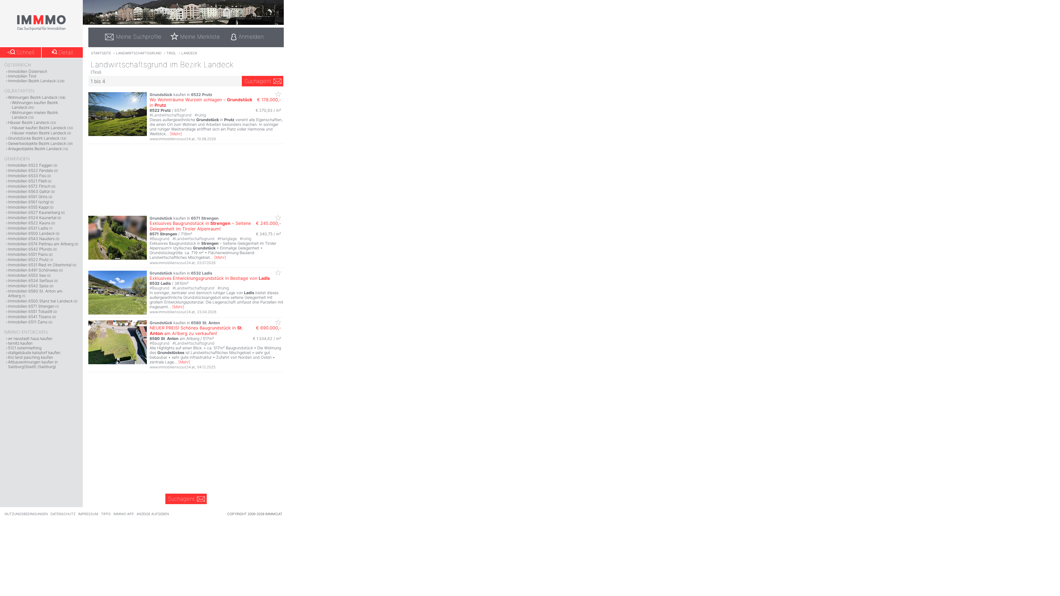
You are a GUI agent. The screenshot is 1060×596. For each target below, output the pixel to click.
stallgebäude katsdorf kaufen (34, 352)
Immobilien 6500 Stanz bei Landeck (40, 301)
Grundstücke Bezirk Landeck (33, 138)
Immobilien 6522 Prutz (28, 259)
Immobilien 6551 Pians (28, 254)
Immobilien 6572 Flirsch (29, 186)
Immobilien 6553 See (27, 275)
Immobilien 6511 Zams (27, 322)
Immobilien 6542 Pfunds (30, 249)
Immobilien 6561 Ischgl (28, 201)
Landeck (189, 53)
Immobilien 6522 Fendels (30, 170)
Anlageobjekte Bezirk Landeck (35, 148)
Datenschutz (63, 514)
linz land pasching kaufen (30, 357)
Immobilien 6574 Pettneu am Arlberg (40, 243)
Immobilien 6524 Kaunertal (32, 217)
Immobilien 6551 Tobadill (30, 311)
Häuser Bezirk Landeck (28, 122)
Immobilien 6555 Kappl (28, 207)
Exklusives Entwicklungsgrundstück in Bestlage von (210, 278)
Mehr (176, 133)
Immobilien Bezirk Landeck (32, 80)
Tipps (106, 514)
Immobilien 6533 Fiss (27, 175)
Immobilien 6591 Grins (27, 196)
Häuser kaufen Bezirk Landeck (39, 127)
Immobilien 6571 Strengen (31, 306)
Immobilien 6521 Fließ (27, 181)
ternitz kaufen (20, 343)
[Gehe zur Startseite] (41, 29)
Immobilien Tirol (22, 76)
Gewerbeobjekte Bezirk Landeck (37, 143)
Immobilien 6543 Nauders (31, 238)
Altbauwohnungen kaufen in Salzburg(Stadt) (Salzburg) (33, 364)
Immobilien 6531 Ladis (28, 228)
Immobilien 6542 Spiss (28, 285)
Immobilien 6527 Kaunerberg (34, 212)
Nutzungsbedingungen (26, 514)
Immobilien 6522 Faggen (30, 165)
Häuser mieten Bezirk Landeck (39, 133)
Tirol (171, 53)
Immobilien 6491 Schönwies (33, 270)
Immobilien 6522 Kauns (29, 222)
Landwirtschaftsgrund (138, 53)
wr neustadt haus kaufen (30, 338)
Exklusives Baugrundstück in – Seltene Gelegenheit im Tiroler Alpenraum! (200, 226)
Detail (66, 52)
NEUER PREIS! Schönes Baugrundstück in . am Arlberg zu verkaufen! (196, 330)
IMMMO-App (123, 514)
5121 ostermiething (24, 347)
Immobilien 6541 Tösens (29, 316)
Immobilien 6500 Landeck (31, 233)
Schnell (25, 52)
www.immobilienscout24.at (172, 139)
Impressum (88, 514)
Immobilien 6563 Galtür (29, 191)
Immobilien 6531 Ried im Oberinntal (39, 264)
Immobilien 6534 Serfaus (30, 280)
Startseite (101, 53)
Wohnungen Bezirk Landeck (32, 97)
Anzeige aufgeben (153, 514)
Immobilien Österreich (27, 71)
